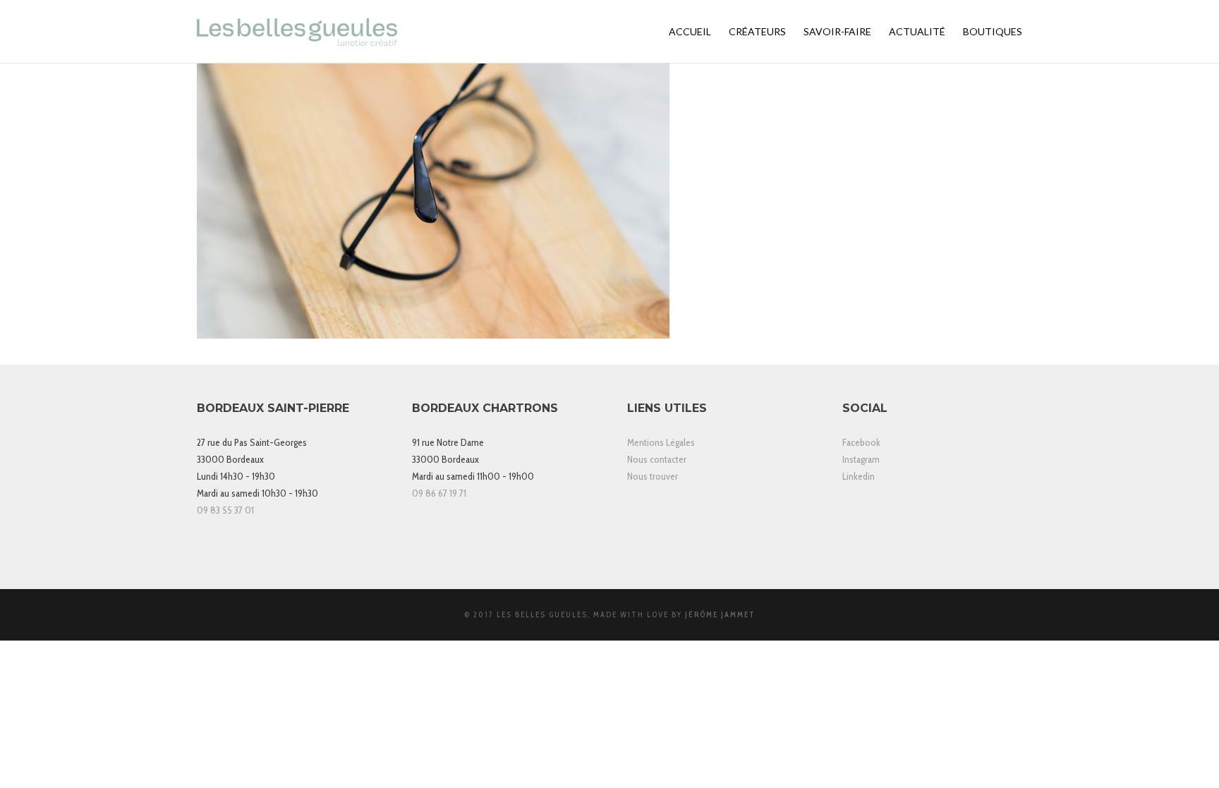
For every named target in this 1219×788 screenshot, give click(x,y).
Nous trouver (652, 476)
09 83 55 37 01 (225, 510)
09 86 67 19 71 (439, 493)
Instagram (861, 459)
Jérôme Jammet (720, 614)
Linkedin (858, 476)
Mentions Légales (661, 442)
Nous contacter (656, 459)
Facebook (861, 442)
